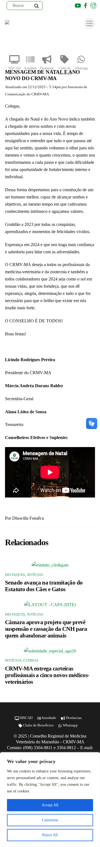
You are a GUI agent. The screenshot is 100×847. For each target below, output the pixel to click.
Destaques (15, 575)
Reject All (50, 835)
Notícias (35, 575)
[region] (50, 799)
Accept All (50, 805)
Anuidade (30, 68)
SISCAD (14, 68)
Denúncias (47, 68)
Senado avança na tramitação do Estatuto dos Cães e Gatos (43, 585)
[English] (55, 5)
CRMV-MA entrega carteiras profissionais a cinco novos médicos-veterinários (47, 675)
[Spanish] (61, 5)
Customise (50, 820)
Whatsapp (81, 68)
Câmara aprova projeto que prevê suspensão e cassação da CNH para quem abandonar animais (46, 629)
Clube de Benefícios (64, 71)
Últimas (30, 660)
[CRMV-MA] (23, 23)
